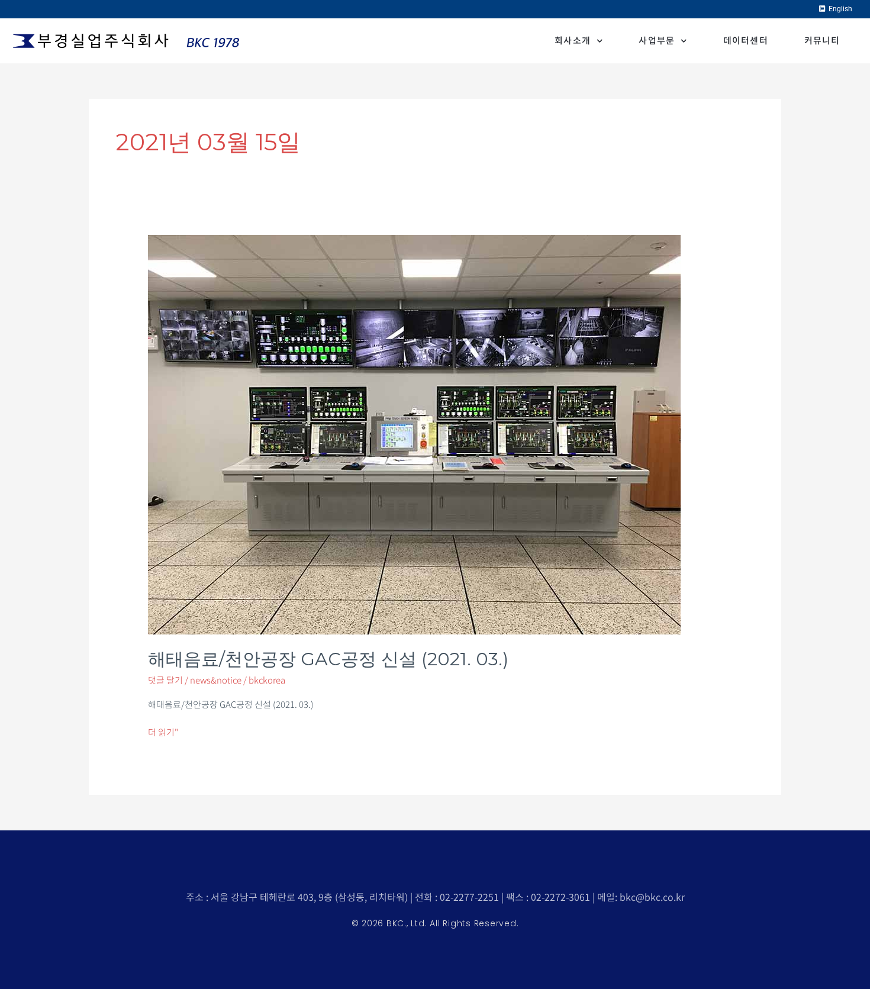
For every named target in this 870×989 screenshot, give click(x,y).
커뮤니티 (822, 40)
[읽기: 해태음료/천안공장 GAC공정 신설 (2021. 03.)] (414, 433)
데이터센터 (746, 40)
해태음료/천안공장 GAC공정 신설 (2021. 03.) (328, 659)
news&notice (215, 680)
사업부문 (657, 40)
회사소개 (573, 40)
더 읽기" (163, 732)
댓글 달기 (165, 680)
